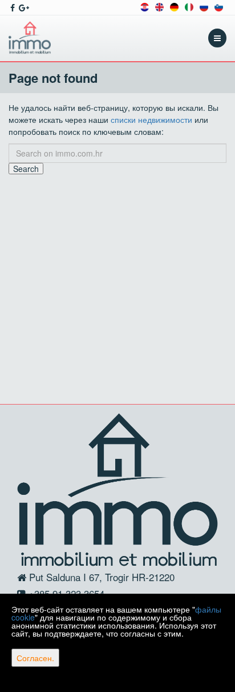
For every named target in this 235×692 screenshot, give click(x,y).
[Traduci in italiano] (189, 6)
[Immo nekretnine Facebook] (12, 7)
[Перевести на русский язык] (204, 6)
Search (26, 168)
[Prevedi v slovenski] (218, 6)
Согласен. (35, 657)
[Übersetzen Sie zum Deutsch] (174, 6)
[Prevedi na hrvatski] (144, 6)
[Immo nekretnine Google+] (23, 7)
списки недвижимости (151, 119)
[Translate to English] (159, 6)
